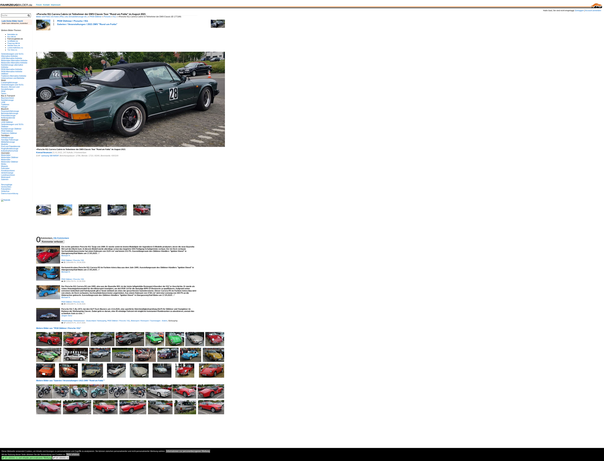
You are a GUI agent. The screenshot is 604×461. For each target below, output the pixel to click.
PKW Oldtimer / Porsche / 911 (72, 21)
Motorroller (5, 160)
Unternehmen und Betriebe (12, 78)
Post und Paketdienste (10, 146)
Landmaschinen (8, 175)
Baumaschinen (7, 98)
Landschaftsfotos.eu (15, 48)
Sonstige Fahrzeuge (9, 140)
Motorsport (5, 177)
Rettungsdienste (8, 118)
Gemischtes (6, 187)
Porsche (107, 17)
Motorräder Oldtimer (9, 157)
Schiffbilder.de (12, 41)
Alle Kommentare (61, 238)
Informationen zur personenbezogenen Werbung (188, 451)
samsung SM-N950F (50, 156)
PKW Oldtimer (96, 17)
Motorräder (6, 155)
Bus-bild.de (11, 37)
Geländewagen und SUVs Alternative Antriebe (12, 55)
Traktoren (5, 104)
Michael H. (65, 255)
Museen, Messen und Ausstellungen (10, 88)
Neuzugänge (6, 185)
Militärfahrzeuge (8, 142)
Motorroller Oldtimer (9, 162)
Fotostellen (6, 189)
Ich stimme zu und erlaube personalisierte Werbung (26, 458)
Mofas (3, 164)
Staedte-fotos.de (13, 45)
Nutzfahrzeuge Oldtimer (11, 129)
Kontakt (46, 5)
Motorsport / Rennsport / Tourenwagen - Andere (149, 321)
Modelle (4, 144)
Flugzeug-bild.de (13, 43)
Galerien (4, 179)
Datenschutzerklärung (9, 193)
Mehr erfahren (73, 454)
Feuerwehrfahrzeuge (10, 111)
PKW (3, 91)
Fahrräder (5, 168)
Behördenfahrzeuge (9, 113)
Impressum (55, 5)
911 (114, 17)
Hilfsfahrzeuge (7, 138)
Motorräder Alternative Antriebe (14, 60)
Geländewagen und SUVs (12, 85)
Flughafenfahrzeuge (9, 149)
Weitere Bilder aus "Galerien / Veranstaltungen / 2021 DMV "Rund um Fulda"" (70, 381)
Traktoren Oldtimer (9, 133)
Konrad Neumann (44, 152)
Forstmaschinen (8, 171)
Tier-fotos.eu (12, 50)
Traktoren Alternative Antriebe (13, 76)
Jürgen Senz (66, 316)
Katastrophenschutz (9, 151)
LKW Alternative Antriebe (11, 58)
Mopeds (4, 166)
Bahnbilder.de (12, 34)
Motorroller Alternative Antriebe (14, 63)
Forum (39, 5)
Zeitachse (5, 191)
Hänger (4, 107)
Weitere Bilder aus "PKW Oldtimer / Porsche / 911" (58, 328)
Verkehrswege (7, 173)
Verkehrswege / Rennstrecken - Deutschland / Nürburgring (83, 321)
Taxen (3, 93)
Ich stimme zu (61, 458)
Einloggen (579, 10)
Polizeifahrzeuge (8, 116)
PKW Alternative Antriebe (11, 69)
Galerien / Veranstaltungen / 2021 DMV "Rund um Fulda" (87, 24)
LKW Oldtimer (7, 122)
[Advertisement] (93, 38)
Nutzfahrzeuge (7, 100)
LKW (3, 102)
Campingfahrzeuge (9, 82)
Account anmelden (593, 10)
